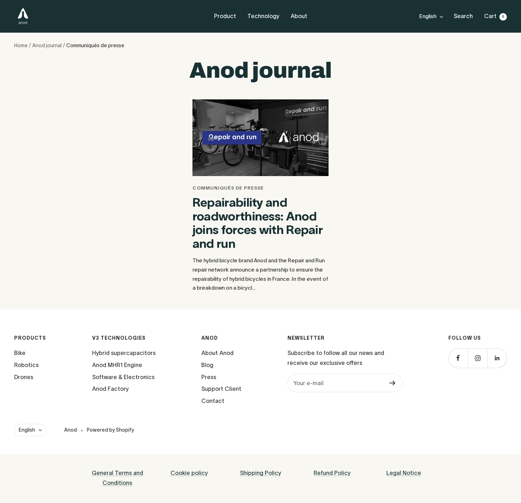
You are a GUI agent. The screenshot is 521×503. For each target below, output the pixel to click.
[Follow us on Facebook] (458, 358)
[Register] (393, 383)
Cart (494, 16)
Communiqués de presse (228, 188)
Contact (212, 401)
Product (225, 16)
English (427, 16)
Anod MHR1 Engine (117, 365)
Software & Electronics (123, 377)
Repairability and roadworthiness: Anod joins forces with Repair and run (257, 223)
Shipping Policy (260, 473)
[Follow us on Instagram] (477, 358)
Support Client (221, 389)
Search (463, 16)
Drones (23, 377)
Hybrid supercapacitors (124, 353)
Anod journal (47, 45)
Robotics (26, 365)
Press (208, 377)
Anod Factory (110, 389)
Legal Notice (403, 473)
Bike (20, 353)
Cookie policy (189, 473)
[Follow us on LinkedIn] (497, 358)
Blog (207, 365)
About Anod (217, 353)
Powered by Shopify (110, 430)
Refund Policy (332, 473)
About (299, 16)
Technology (263, 16)
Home (21, 45)
